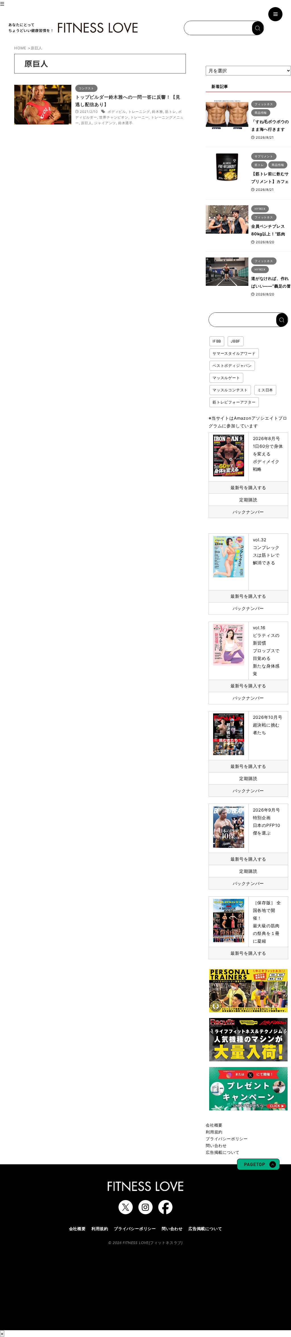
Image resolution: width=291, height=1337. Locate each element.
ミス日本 (265, 390)
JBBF (235, 341)
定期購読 (248, 499)
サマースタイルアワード (234, 353)
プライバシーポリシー (227, 1138)
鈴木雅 (157, 111)
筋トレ (170, 111)
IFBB (217, 341)
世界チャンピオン (113, 117)
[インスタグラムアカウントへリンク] (145, 1211)
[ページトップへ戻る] (258, 1167)
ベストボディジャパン (232, 365)
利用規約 (214, 1131)
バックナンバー (248, 512)
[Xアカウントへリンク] (126, 1211)
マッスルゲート (226, 377)
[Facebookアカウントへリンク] (165, 1211)
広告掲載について (222, 1152)
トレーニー (139, 117)
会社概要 (214, 1125)
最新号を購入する (248, 487)
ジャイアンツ (105, 123)
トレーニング (139, 111)
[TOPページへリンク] (72, 27)
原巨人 (86, 123)
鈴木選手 (125, 123)
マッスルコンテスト (230, 390)
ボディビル (117, 111)
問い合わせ (216, 1145)
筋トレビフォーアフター (234, 402)
